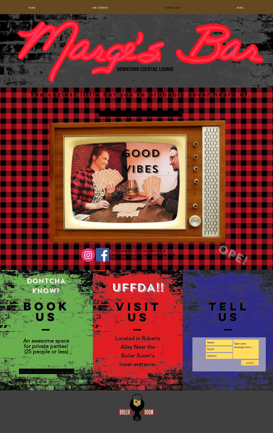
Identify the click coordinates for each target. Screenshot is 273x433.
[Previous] (75, 181)
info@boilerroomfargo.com (46, 371)
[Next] (174, 181)
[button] (240, 8)
